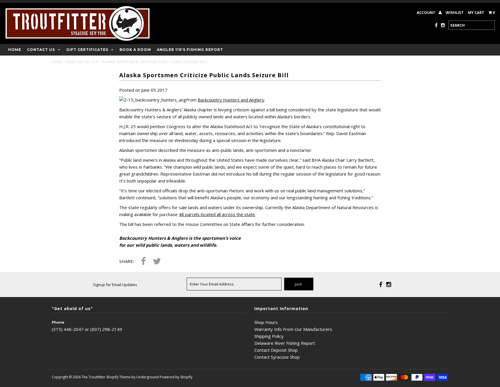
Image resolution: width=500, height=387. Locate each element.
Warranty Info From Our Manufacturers (293, 329)
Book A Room (135, 49)
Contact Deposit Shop (276, 350)
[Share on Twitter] (157, 261)
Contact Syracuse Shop (277, 357)
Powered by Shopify (176, 377)
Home (14, 49)
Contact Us (41, 49)
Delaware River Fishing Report (284, 343)
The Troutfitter (93, 377)
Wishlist (455, 12)
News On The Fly (82, 62)
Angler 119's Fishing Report (190, 49)
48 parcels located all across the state (217, 214)
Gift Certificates (87, 49)
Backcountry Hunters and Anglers (231, 100)
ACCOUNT (426, 12)
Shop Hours (266, 322)
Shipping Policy (269, 336)
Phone (58, 322)
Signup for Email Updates (115, 284)
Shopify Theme (118, 377)
